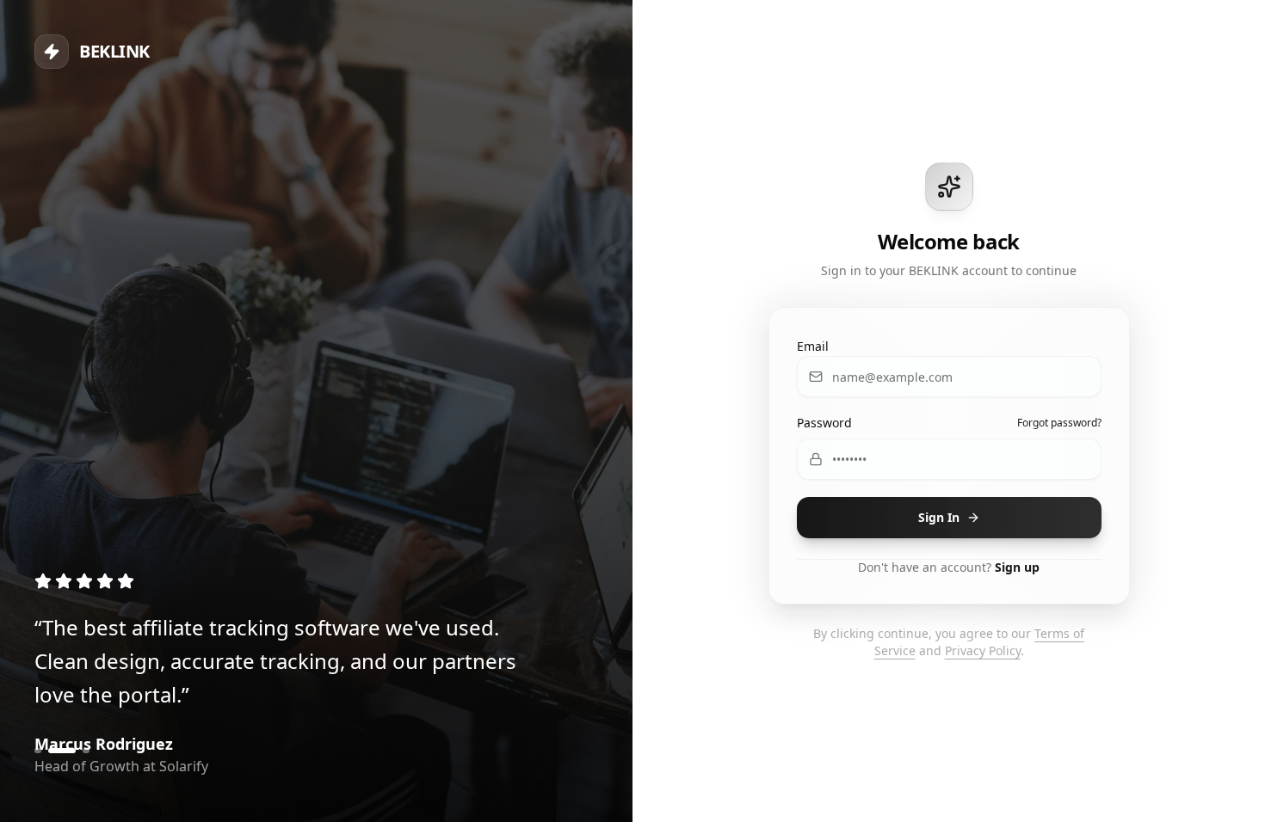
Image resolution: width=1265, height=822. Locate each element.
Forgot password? (1059, 423)
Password (824, 422)
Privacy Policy (983, 650)
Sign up (1017, 567)
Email (813, 346)
